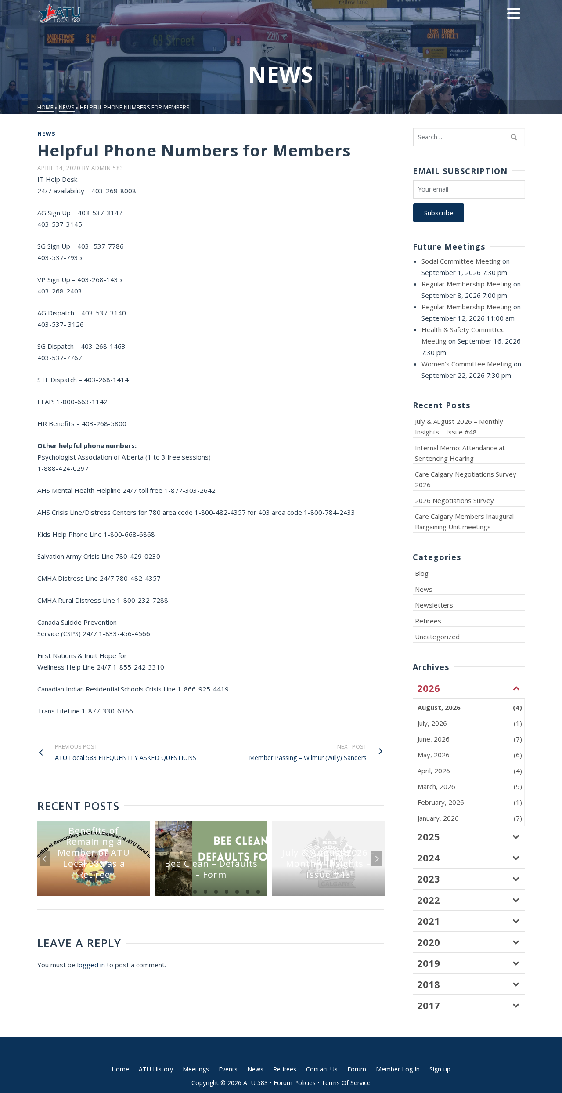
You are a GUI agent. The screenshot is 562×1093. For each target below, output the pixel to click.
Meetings (196, 1069)
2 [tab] (173, 891)
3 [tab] (184, 891)
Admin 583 (107, 168)
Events (228, 1069)
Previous (45, 858)
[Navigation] (514, 13)
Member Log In (398, 1069)
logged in (91, 964)
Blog (422, 573)
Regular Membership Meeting (467, 283)
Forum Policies (295, 1083)
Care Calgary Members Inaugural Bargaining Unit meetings (464, 521)
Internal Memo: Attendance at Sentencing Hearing (460, 453)
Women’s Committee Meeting (467, 363)
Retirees (428, 620)
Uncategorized (437, 636)
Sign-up (439, 1069)
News (46, 134)
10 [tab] (258, 891)
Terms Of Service (346, 1083)
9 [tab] (247, 891)
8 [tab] (237, 891)
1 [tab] (163, 891)
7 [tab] (226, 891)
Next (376, 858)
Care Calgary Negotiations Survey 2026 (465, 479)
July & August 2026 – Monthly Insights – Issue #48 (459, 426)
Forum (356, 1069)
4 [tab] (195, 891)
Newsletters (434, 605)
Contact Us (322, 1069)
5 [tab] (205, 891)
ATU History (156, 1069)
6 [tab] (216, 891)
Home (120, 1069)
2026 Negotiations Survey (454, 500)
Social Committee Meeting (461, 261)
